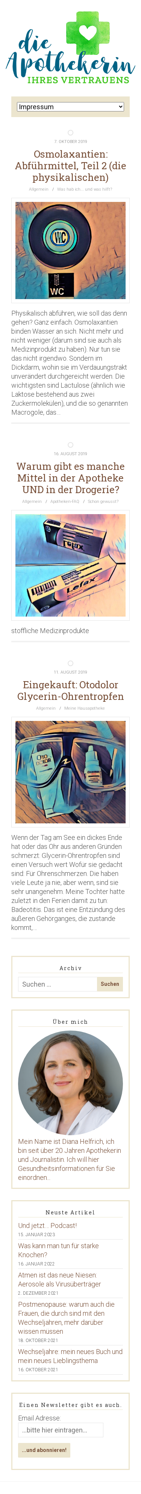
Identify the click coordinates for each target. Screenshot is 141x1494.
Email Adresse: (39, 1418)
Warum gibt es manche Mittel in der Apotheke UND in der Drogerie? (70, 478)
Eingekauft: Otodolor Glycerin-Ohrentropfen (70, 690)
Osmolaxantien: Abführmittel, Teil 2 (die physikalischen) (70, 165)
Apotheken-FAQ (64, 501)
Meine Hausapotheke (84, 708)
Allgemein (39, 189)
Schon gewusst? (103, 501)
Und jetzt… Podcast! (47, 1225)
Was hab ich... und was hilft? (84, 189)
